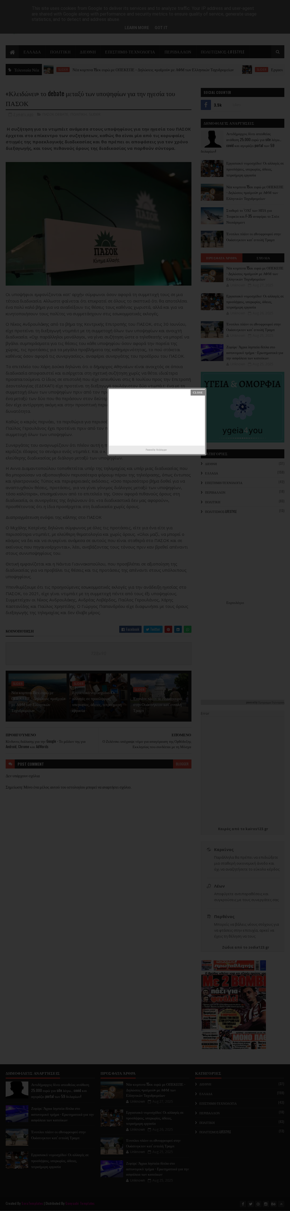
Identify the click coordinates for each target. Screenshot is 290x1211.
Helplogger (161, 450)
